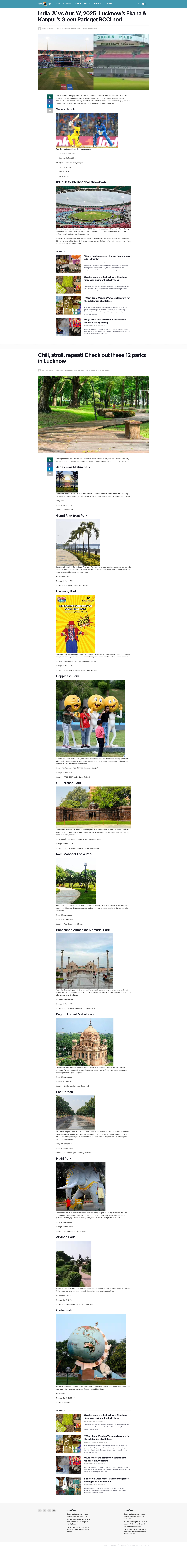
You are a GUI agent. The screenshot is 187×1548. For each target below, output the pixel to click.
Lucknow (67, 4)
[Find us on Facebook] (40, 1510)
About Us (106, 1545)
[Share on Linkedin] (50, 106)
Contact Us (123, 1545)
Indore (109, 4)
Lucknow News (92, 28)
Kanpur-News (75, 28)
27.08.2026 (100, 325)
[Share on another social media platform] (50, 110)
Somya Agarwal (91, 304)
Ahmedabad (99, 4)
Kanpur (87, 4)
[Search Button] (138, 4)
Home (58, 4)
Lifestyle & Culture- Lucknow (94, 370)
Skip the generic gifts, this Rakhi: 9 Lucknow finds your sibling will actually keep (78, 1522)
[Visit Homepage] (45, 4)
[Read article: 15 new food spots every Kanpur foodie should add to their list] (68, 264)
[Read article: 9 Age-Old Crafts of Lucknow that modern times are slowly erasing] (68, 327)
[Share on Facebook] (50, 101)
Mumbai (78, 4)
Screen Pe (114, 1545)
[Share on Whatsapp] (50, 96)
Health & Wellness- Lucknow (74, 370)
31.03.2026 (59, 28)
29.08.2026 (100, 262)
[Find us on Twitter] (44, 1510)
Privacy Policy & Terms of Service (138, 1545)
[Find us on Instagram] (49, 1510)
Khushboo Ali (48, 28)
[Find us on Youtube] (54, 1510)
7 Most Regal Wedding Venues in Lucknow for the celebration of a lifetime (78, 1529)
